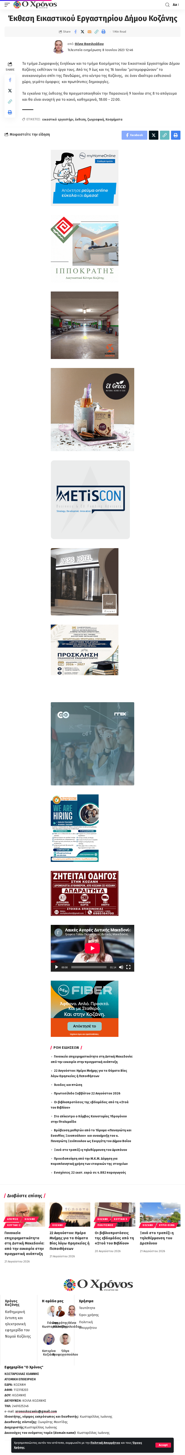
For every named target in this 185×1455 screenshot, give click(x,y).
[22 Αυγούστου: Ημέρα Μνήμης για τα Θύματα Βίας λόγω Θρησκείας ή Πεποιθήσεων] (70, 1214)
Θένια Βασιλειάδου (89, 44)
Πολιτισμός (105, 1225)
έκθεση (80, 119)
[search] (167, 4)
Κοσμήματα (114, 119)
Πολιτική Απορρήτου (105, 1442)
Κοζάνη (30, 1219)
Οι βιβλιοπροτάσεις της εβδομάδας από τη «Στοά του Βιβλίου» (114, 1238)
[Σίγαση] (121, 967)
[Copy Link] (96, 31)
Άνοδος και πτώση (68, 1085)
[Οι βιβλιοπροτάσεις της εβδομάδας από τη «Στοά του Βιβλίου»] (115, 1214)
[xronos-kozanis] (35, 4)
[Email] (89, 31)
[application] (92, 948)
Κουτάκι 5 (120, 1219)
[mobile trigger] (8, 4)
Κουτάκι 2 (13, 1225)
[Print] (103, 31)
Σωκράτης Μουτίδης (60, 1325)
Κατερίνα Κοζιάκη (49, 1353)
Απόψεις (12, 1219)
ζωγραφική (95, 119)
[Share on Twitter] (82, 31)
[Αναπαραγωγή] (56, 967)
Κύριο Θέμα (166, 1225)
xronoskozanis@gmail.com (36, 1411)
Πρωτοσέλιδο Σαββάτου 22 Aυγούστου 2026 (87, 1093)
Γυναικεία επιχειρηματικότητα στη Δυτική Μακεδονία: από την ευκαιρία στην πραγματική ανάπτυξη (24, 1243)
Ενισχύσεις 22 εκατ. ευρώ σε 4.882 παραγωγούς (90, 1173)
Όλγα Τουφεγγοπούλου (65, 1353)
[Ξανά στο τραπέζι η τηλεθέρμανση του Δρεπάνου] (160, 1214)
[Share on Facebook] (75, 31)
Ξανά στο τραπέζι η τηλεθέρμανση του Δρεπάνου (90, 1150)
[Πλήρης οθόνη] (128, 967)
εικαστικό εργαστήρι (57, 119)
